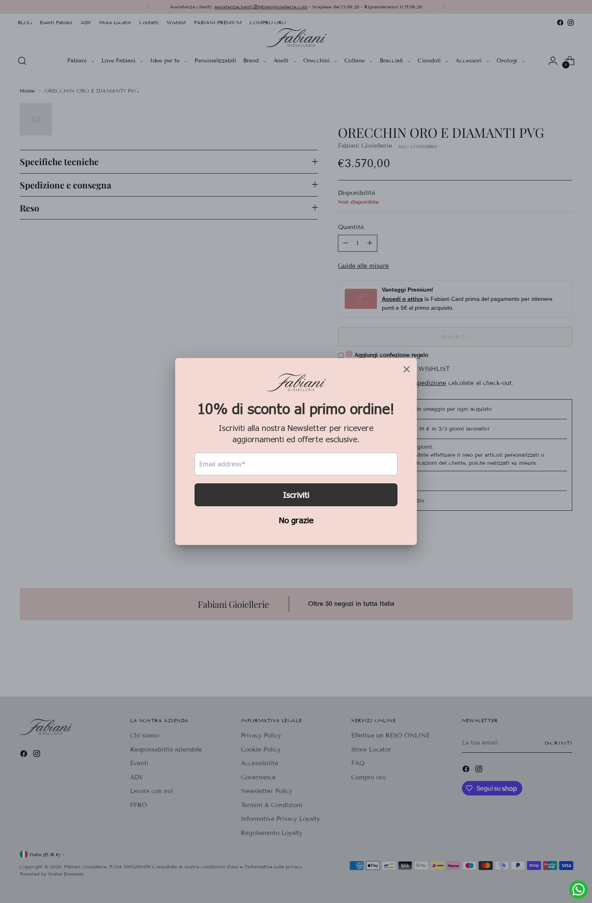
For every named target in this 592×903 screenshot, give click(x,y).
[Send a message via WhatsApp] (578, 889)
